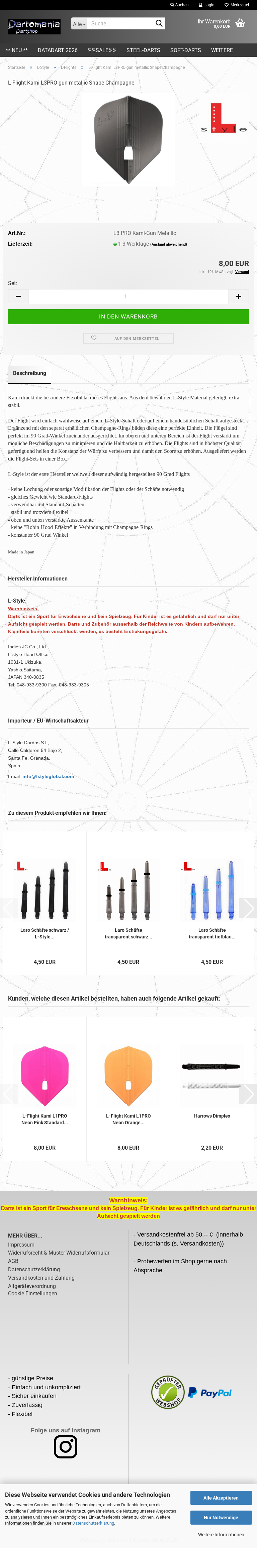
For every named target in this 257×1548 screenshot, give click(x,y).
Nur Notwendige (221, 1517)
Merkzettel (239, 5)
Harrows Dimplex (212, 1116)
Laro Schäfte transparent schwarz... (128, 933)
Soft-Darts (185, 50)
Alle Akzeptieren (221, 1498)
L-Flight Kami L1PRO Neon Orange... (128, 1119)
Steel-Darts (143, 50)
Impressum (21, 1245)
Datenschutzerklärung (93, 1523)
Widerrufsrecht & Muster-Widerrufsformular (58, 1253)
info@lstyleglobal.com (48, 776)
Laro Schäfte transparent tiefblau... (212, 933)
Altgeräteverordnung (32, 1286)
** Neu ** (17, 50)
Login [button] (208, 5)
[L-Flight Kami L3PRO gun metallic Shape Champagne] (128, 139)
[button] (18, 296)
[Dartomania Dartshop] (34, 26)
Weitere (222, 50)
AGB (13, 1261)
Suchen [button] (181, 5)
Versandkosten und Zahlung (41, 1278)
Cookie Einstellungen (32, 1293)
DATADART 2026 (58, 50)
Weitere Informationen (221, 1534)
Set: (12, 283)
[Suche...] (159, 24)
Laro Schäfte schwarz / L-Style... (44, 933)
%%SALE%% (102, 50)
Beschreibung (29, 373)
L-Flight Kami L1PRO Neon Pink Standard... (44, 1119)
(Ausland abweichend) (168, 244)
